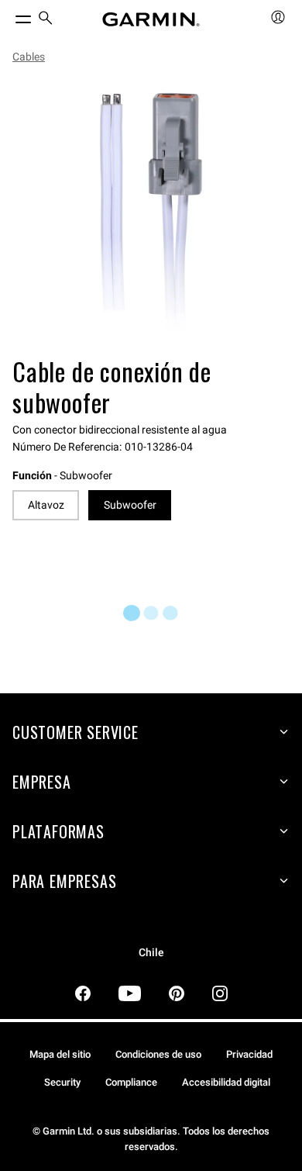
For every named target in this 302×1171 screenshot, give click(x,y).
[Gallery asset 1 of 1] (151, 213)
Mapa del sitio (60, 1054)
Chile (151, 952)
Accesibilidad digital (226, 1082)
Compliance (131, 1082)
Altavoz (46, 505)
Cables (28, 56)
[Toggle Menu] (9, 15)
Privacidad (249, 1054)
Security (62, 1082)
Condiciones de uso (158, 1054)
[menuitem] (45, 20)
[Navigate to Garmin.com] (151, 19)
